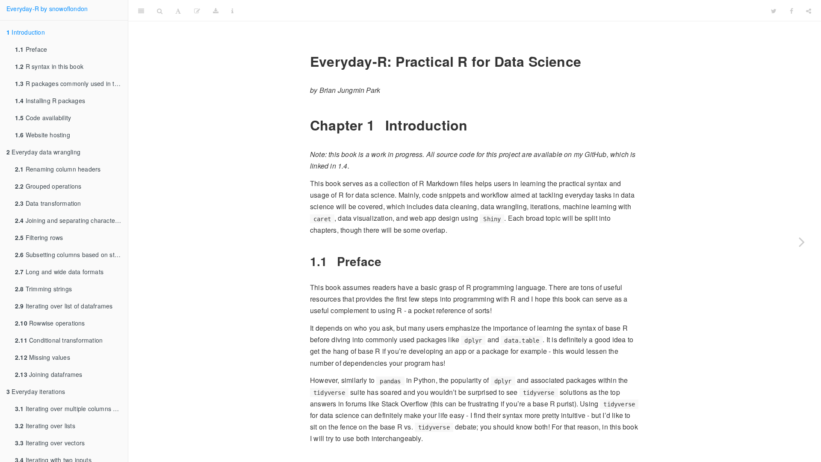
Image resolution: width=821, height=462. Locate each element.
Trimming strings (43, 288)
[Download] (216, 10)
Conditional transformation (59, 340)
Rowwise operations (50, 323)
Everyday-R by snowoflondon (47, 8)
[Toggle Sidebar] (141, 10)
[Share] (809, 10)
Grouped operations (48, 186)
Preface (31, 49)
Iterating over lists (45, 425)
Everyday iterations (35, 391)
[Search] (160, 10)
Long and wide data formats (59, 271)
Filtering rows (39, 237)
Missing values (42, 357)
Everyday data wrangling (43, 152)
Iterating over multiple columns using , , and (71, 408)
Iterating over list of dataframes (63, 306)
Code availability (43, 117)
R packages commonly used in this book (71, 83)
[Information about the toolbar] (232, 10)
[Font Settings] (178, 10)
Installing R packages (50, 100)
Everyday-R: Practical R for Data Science (502, 10)
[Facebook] (791, 10)
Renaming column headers (57, 169)
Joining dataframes (49, 374)
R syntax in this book (49, 66)
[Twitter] (774, 10)
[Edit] (197, 10)
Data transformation (48, 203)
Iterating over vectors (50, 442)
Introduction (25, 32)
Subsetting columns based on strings (71, 254)
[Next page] (802, 241)
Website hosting (42, 134)
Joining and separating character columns (71, 220)
